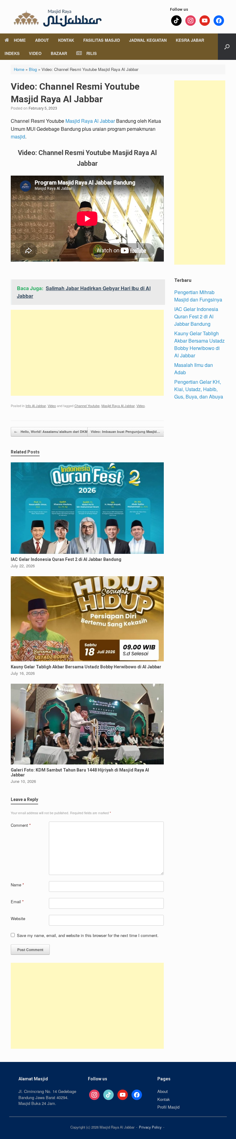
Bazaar (59, 53)
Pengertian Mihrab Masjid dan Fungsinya (198, 296)
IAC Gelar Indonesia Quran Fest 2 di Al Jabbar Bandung (196, 316)
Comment (21, 825)
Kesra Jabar (190, 40)
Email (17, 901)
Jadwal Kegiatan (148, 40)
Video (35, 53)
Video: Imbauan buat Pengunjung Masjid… (129, 431)
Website (18, 918)
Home (20, 40)
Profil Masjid (168, 1107)
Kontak (66, 40)
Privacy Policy (150, 1127)
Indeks (12, 53)
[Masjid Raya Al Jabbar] (57, 16)
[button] (227, 46)
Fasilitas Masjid (101, 40)
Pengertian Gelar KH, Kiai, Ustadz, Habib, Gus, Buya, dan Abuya (198, 389)
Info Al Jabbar (36, 405)
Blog (33, 69)
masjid (18, 136)
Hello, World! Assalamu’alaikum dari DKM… (52, 431)
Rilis (91, 53)
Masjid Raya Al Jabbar (90, 120)
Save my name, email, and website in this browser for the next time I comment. (88, 935)
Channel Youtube (87, 405)
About (42, 40)
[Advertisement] (87, 353)
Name (17, 885)
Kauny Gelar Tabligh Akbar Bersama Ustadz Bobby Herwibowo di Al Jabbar (199, 344)
